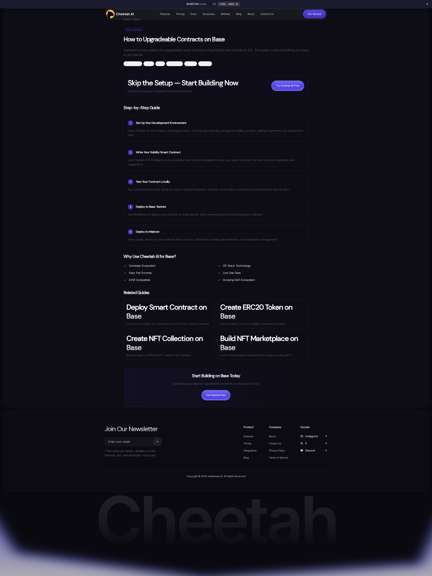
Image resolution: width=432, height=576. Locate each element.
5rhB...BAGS (227, 4)
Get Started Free (216, 395)
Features (165, 14)
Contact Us (267, 14)
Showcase (208, 14)
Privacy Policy (277, 450)
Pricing (180, 14)
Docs (193, 14)
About (251, 14)
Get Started (314, 14)
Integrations (250, 450)
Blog (238, 14)
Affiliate (225, 14)
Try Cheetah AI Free (287, 85)
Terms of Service (278, 457)
